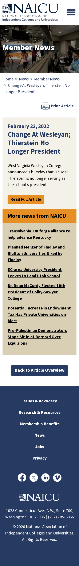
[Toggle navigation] (71, 12)
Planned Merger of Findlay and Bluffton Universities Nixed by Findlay (36, 253)
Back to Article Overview (39, 370)
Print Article (62, 106)
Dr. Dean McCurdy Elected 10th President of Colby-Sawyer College (36, 292)
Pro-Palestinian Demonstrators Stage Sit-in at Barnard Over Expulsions (37, 337)
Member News (47, 79)
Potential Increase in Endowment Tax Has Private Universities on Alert (39, 314)
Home (8, 79)
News (24, 79)
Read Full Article (25, 199)
